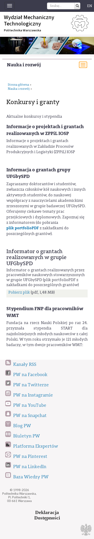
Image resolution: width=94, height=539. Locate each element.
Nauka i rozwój (24, 65)
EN (89, 6)
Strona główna (18, 85)
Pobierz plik (19, 292)
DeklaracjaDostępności (47, 515)
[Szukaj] (77, 5)
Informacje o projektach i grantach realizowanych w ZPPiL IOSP (45, 130)
